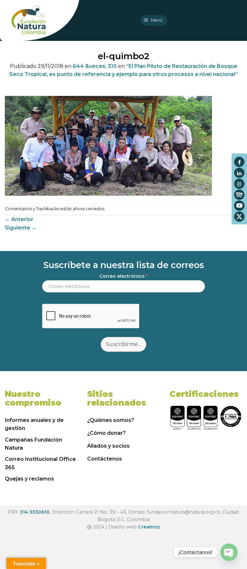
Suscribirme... (124, 344)
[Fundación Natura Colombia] (39, 20)
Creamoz (149, 527)
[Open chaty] (229, 552)
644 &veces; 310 (95, 66)
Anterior (19, 219)
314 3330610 (35, 512)
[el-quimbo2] (108, 145)
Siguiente (21, 228)
